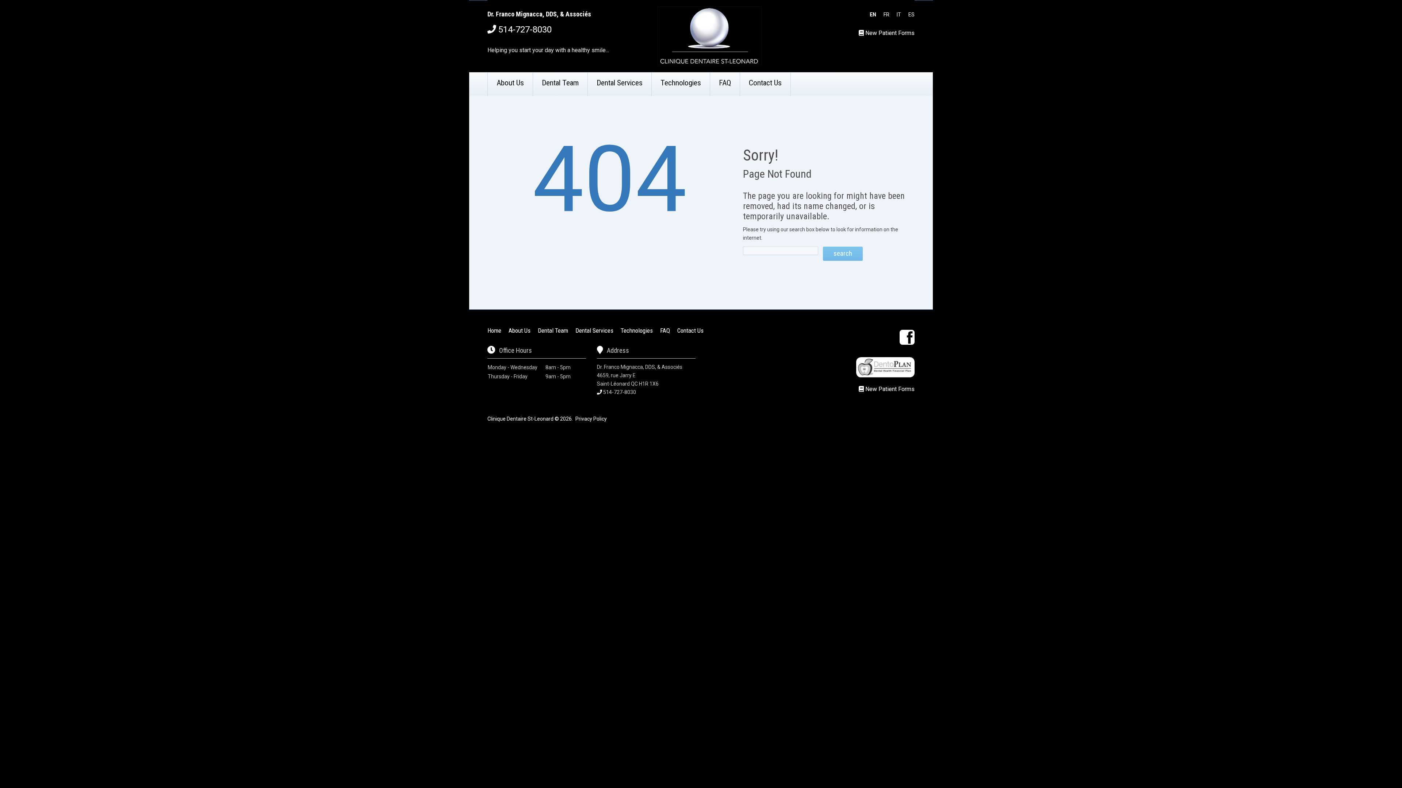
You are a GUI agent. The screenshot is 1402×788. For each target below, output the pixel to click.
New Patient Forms (890, 33)
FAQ (725, 82)
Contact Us (765, 82)
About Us (510, 82)
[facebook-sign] (907, 337)
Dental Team (560, 82)
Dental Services (620, 82)
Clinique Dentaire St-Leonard (520, 419)
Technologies (680, 82)
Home (494, 330)
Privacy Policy (591, 419)
